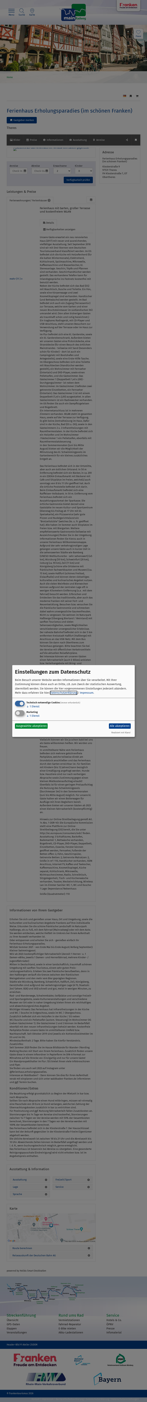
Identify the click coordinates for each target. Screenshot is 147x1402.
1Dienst (32, 706)
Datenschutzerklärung (63, 692)
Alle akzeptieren (120, 726)
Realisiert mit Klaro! (121, 732)
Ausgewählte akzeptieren (31, 726)
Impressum (86, 692)
